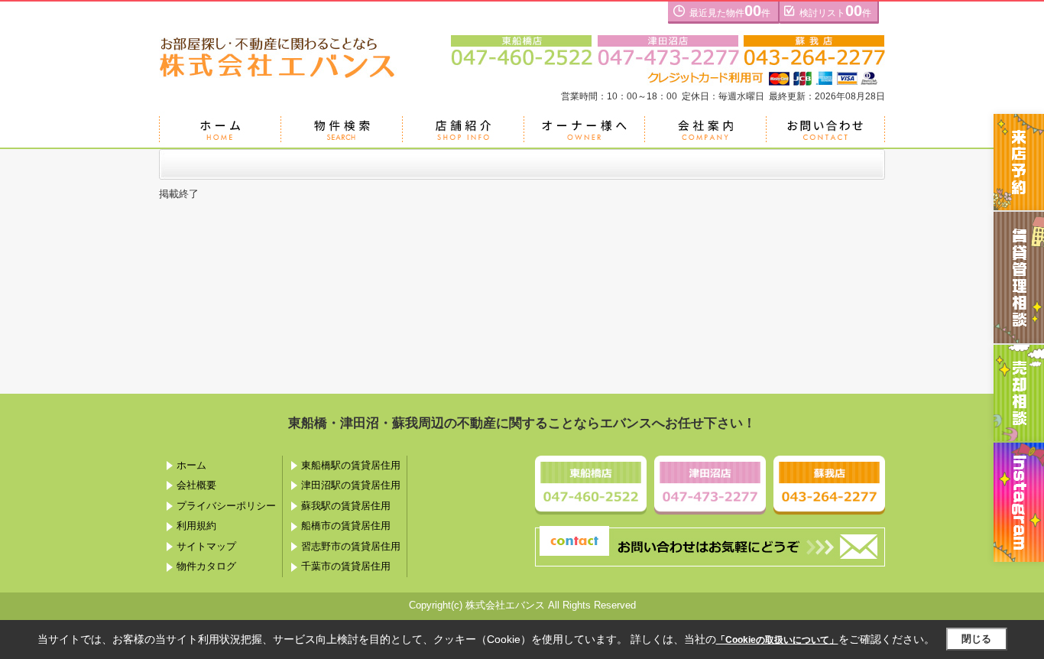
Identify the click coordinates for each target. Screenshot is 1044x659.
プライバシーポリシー (226, 505)
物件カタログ (206, 566)
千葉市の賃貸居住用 (346, 566)
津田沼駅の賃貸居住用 (350, 485)
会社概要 (196, 485)
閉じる (976, 638)
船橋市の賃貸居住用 (346, 525)
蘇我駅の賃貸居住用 (346, 505)
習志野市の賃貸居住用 (350, 546)
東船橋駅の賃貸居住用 (350, 465)
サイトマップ (206, 546)
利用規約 (196, 525)
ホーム (191, 465)
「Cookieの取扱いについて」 (777, 640)
